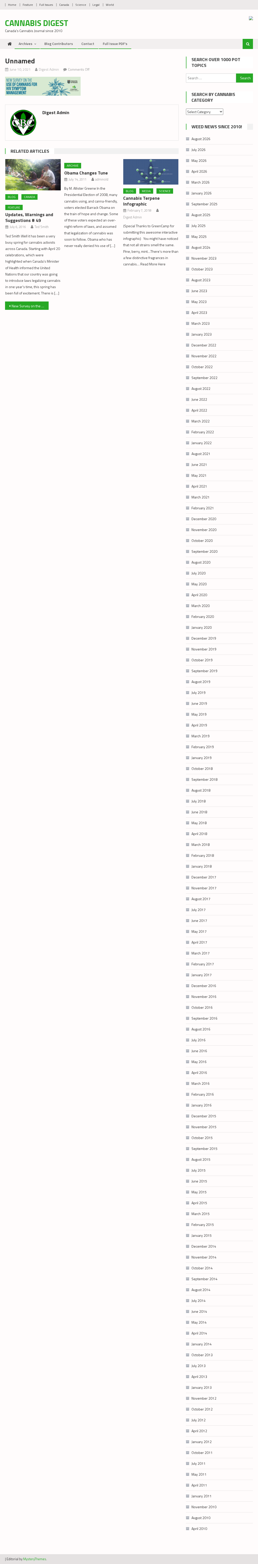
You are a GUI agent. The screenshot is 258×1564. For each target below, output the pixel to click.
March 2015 (200, 1213)
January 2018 (201, 866)
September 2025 (204, 204)
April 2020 (199, 594)
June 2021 (199, 464)
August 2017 (200, 898)
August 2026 (200, 138)
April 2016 (199, 1072)
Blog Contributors (58, 43)
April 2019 (199, 725)
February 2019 (202, 746)
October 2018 (202, 768)
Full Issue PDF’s (115, 43)
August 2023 (200, 280)
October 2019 (202, 660)
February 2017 (202, 964)
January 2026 (201, 193)
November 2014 (203, 1257)
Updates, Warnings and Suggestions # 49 (29, 217)
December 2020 (203, 518)
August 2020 (200, 562)
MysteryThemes (34, 1558)
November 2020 (203, 529)
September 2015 (204, 1148)
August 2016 (200, 1029)
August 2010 (200, 1517)
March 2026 (200, 182)
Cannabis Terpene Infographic (141, 201)
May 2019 (199, 714)
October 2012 (202, 1409)
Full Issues (46, 4)
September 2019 (204, 670)
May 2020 (199, 584)
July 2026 (198, 149)
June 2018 (199, 812)
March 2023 (200, 323)
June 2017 (199, 920)
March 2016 (200, 1083)
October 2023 (202, 269)
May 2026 (199, 160)
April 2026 (199, 171)
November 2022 (203, 356)
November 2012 (203, 1398)
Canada (64, 4)
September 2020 (204, 551)
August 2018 (200, 790)
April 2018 (199, 833)
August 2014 (200, 1289)
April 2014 (199, 1333)
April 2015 (199, 1202)
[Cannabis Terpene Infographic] (151, 171)
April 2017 (199, 942)
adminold (101, 179)
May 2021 (199, 475)
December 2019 (203, 638)
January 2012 (201, 1441)
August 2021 (200, 453)
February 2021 (202, 508)
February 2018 (202, 855)
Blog (12, 196)
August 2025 (200, 214)
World (110, 4)
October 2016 (202, 1007)
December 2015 (203, 1116)
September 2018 (204, 779)
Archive (73, 165)
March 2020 (200, 605)
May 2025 (199, 236)
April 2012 (199, 1430)
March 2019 (200, 736)
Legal (96, 4)
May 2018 (199, 822)
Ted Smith (42, 226)
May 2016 (199, 1061)
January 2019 (201, 757)
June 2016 (199, 1050)
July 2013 (198, 1365)
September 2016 (204, 1018)
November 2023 (203, 258)
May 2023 (199, 301)
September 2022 (204, 377)
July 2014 (198, 1300)
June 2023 (199, 290)
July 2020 (198, 573)
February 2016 (202, 1094)
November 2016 (203, 996)
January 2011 (201, 1496)
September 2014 (204, 1278)
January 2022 (201, 442)
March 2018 (200, 844)
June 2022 (199, 399)
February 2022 (202, 432)
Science (80, 4)
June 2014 (199, 1311)
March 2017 (200, 953)
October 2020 (202, 540)
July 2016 (198, 1040)
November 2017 (203, 888)
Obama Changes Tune (86, 172)
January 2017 (201, 974)
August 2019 (200, 681)
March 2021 (200, 497)
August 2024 (200, 247)
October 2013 (202, 1354)
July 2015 (198, 1170)
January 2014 (201, 1344)
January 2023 (201, 334)
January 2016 (201, 1105)
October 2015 (202, 1137)
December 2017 (203, 877)
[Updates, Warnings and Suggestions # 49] (33, 174)
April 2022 (199, 410)
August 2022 (200, 388)
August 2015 (200, 1159)
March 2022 (200, 421)
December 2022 (203, 345)
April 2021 (199, 486)
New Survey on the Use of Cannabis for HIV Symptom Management (30, 306)
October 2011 (202, 1452)
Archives (25, 43)
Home (12, 4)
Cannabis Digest (36, 23)
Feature (28, 4)
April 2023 (199, 312)
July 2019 (198, 692)
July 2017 (198, 909)
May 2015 (199, 1192)
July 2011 (198, 1463)
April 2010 (199, 1528)
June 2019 (199, 703)
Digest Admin (49, 69)
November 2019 (203, 649)
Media (146, 191)
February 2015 (202, 1224)
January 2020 (201, 627)
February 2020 (202, 616)
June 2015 (199, 1181)
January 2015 (201, 1235)
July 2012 (198, 1420)
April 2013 (199, 1376)
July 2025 (198, 225)
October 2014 (202, 1268)
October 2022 (202, 366)
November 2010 (203, 1506)
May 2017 (199, 931)
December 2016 (203, 985)
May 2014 (199, 1322)
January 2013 (201, 1387)
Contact (87, 43)
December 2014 (203, 1246)
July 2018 (198, 801)
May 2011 (199, 1474)
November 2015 (203, 1126)
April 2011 (199, 1485)
